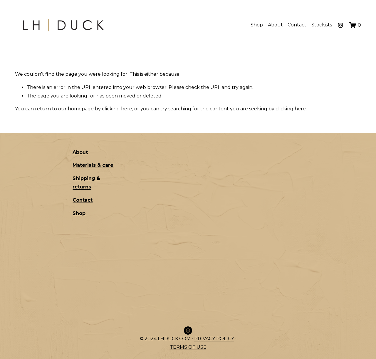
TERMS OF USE (188, 347)
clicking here (117, 109)
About (275, 25)
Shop (257, 25)
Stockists (321, 25)
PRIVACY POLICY (214, 338)
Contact (297, 25)
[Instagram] (340, 25)
